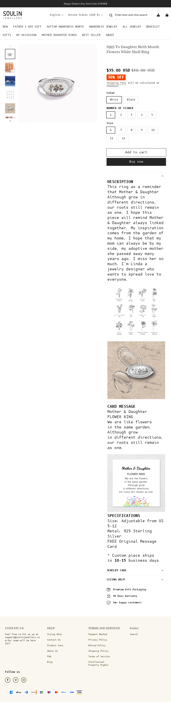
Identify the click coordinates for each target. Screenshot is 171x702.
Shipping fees (116, 82)
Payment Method (97, 634)
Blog (49, 662)
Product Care (55, 645)
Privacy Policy (97, 639)
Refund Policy (97, 645)
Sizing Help (54, 634)
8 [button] (131, 130)
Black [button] (131, 100)
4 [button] (142, 115)
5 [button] (152, 115)
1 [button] (111, 115)
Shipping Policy (98, 651)
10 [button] (153, 130)
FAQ (49, 656)
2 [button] (121, 115)
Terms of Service (99, 656)
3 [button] (131, 115)
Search (134, 634)
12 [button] (123, 138)
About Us (52, 651)
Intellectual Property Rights (98, 664)
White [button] (114, 100)
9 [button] (142, 130)
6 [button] (111, 130)
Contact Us (53, 639)
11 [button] (111, 138)
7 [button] (121, 130)
